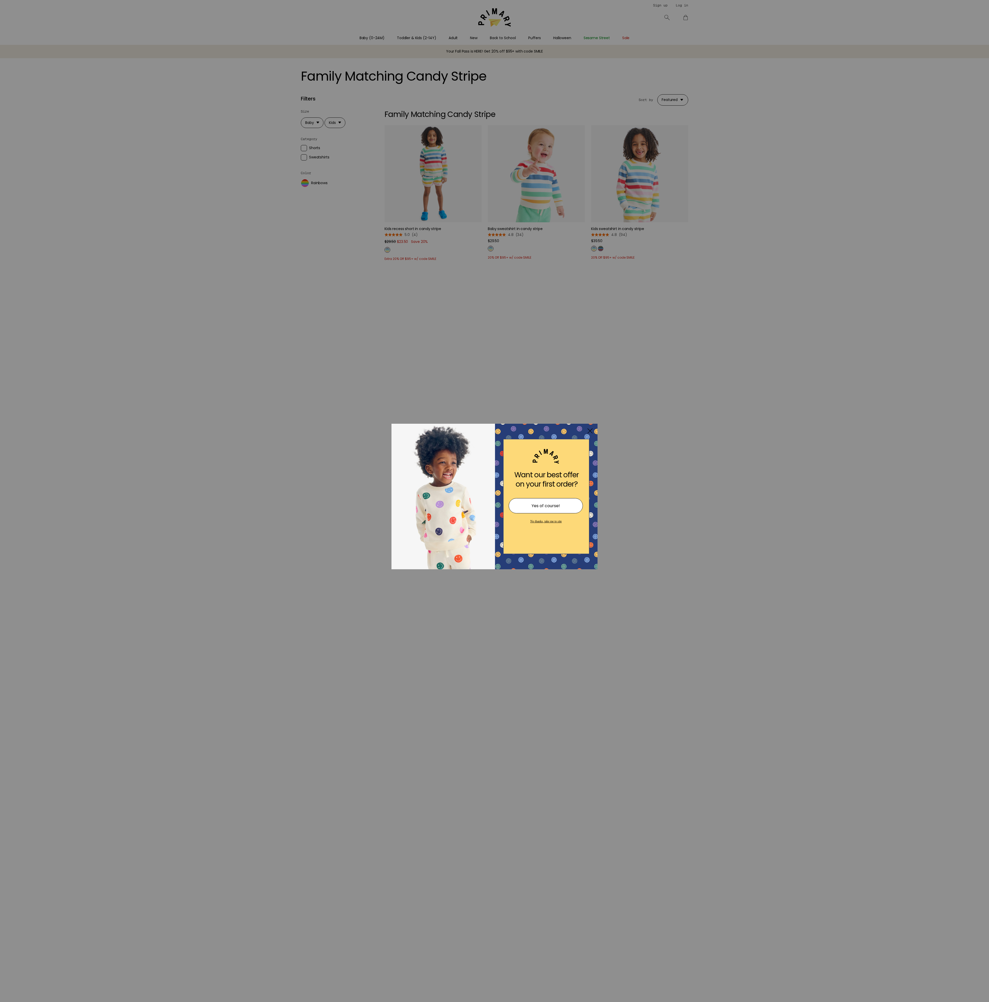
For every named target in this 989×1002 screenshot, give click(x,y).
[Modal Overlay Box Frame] (494, 501)
